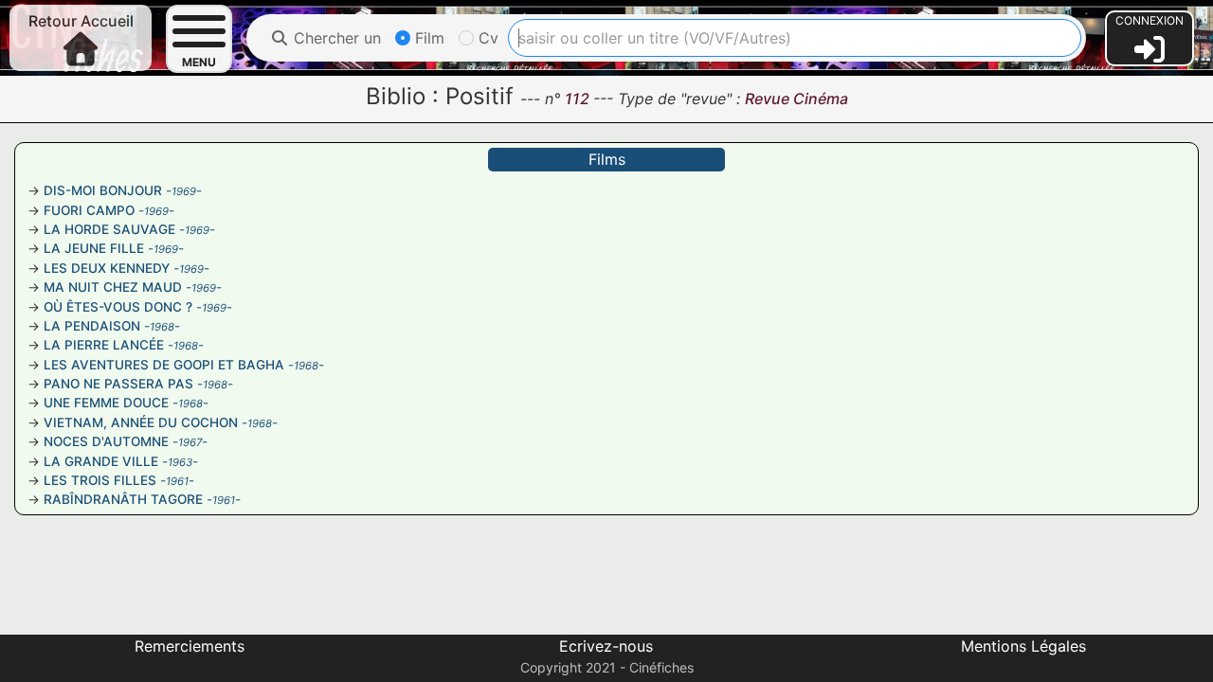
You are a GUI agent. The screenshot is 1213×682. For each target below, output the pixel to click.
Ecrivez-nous (606, 646)
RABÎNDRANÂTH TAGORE (123, 499)
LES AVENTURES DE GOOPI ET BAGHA (164, 364)
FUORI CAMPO (89, 210)
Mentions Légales (1023, 646)
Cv (486, 37)
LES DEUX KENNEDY (107, 268)
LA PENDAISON (92, 325)
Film (427, 37)
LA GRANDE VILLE (101, 461)
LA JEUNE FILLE (94, 248)
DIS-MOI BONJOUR (103, 190)
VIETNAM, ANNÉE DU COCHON (141, 422)
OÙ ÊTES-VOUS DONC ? (118, 306)
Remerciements (189, 646)
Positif (479, 96)
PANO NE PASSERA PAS (118, 383)
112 (579, 98)
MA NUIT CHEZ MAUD (113, 287)
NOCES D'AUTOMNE (106, 441)
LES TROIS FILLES (100, 480)
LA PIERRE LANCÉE (104, 344)
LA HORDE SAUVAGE (109, 229)
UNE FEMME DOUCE (106, 402)
